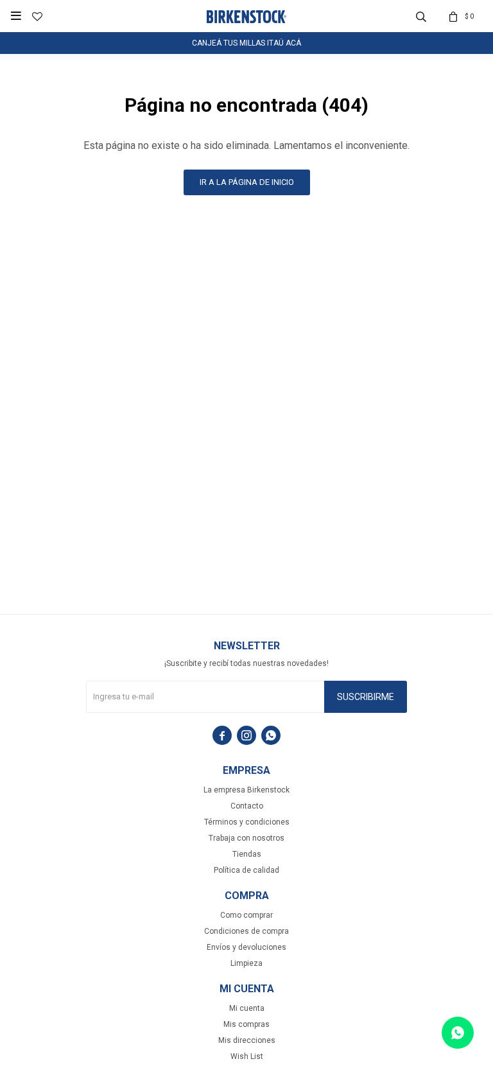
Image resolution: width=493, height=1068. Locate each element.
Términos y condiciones (247, 822)
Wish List (246, 1056)
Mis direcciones (246, 1040)
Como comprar (246, 915)
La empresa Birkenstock (246, 789)
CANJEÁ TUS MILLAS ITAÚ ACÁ (246, 43)
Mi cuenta (246, 1008)
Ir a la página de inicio (247, 182)
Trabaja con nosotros (246, 838)
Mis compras (246, 1024)
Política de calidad (246, 870)
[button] (421, 16)
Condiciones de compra (246, 931)
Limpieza (246, 963)
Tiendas (246, 854)
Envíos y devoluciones (246, 947)
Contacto (246, 805)
